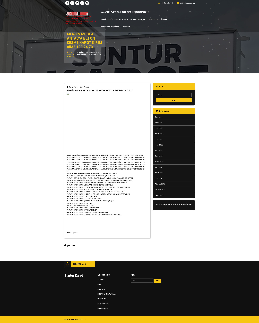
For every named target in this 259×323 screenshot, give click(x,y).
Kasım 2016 (159, 173)
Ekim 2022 (158, 156)
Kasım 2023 (159, 134)
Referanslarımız (103, 308)
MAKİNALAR (102, 299)
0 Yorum (85, 87)
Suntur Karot (73, 87)
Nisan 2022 (159, 162)
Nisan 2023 (159, 145)
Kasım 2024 (159, 123)
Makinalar (126, 27)
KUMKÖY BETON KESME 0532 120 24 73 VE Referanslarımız (123, 19)
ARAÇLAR (101, 280)
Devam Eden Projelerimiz (110, 27)
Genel (69, 57)
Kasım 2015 (159, 195)
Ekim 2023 (158, 139)
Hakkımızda (101, 289)
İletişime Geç (79, 264)
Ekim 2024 (158, 128)
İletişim (164, 19)
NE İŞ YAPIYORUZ (103, 304)
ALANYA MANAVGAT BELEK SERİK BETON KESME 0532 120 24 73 (125, 12)
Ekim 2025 (158, 117)
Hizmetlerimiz (153, 19)
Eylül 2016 (158, 178)
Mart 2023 (158, 150)
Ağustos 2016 (160, 184)
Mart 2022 (158, 167)
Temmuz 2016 (160, 189)
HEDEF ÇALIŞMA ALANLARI (107, 294)
